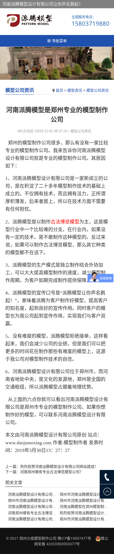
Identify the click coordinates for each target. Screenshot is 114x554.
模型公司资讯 (97, 90)
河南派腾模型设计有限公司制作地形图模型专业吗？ (50, 506)
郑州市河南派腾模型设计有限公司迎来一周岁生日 (49, 500)
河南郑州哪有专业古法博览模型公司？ (51, 471)
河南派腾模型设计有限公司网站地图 (37, 518)
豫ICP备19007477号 (74, 538)
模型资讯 (74, 90)
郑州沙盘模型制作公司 (37, 538)
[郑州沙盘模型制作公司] (29, 20)
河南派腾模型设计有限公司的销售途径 (39, 494)
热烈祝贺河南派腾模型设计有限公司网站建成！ (59, 466)
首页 (59, 90)
